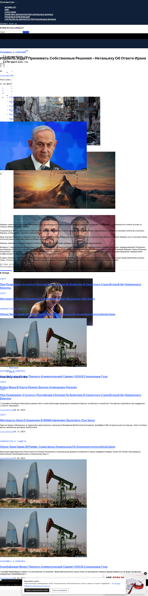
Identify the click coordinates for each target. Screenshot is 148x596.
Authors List (10, 7)
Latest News (10, 12)
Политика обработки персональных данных (29, 14)
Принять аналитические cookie (37, 590)
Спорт (12, 95)
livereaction (7, 75)
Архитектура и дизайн (21, 72)
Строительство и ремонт (22, 60)
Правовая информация (17, 17)
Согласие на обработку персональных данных (30, 19)
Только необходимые (59, 590)
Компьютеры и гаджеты (22, 84)
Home (7, 10)
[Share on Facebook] (76, 88)
